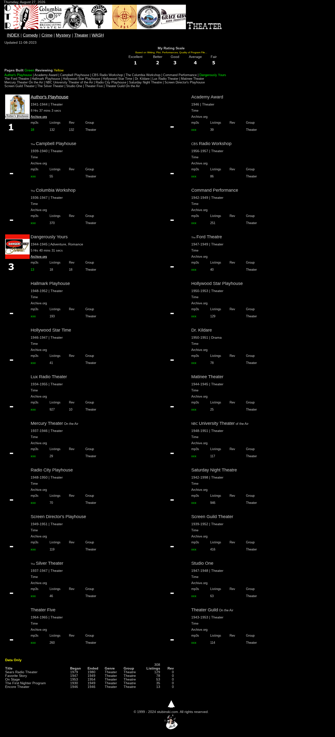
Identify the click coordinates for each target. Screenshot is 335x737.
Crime (46, 35)
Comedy (30, 35)
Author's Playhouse (49, 96)
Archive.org (39, 117)
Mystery (63, 35)
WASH (98, 35)
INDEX (13, 35)
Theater (81, 35)
